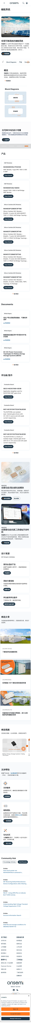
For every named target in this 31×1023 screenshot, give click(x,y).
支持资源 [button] (7, 796)
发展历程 (3, 950)
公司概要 (3, 947)
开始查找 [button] (7, 573)
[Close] (29, 996)
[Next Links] (28, 62)
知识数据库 (14, 773)
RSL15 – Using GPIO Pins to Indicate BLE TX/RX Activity (14, 894)
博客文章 (3, 969)
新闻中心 (4, 959)
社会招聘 (19, 966)
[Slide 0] (3, 146)
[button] (5, 53)
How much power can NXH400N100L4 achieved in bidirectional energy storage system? (15, 871)
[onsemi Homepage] (14, 3)
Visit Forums (23, 862)
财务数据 (19, 940)
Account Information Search (12, 915)
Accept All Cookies (15, 1014)
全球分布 (3, 940)
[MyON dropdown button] (27, 3)
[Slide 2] (19, 146)
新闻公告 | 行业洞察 (7, 963)
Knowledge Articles (9, 862)
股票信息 (19, 943)
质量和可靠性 (5, 956)
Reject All (15, 1009)
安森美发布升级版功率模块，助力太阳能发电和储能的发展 (15, 714)
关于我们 (4, 937)
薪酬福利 (19, 975)
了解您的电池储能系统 (9, 652)
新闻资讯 (19, 953)
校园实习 (19, 969)
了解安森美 (20, 972)
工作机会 (19, 959)
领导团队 (3, 943)
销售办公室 (18, 815)
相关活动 (19, 950)
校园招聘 (19, 963)
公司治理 (19, 947)
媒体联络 (3, 972)
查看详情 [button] (7, 589)
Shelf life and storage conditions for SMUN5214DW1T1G (14, 925)
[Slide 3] (27, 146)
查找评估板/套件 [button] (9, 604)
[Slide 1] (11, 146)
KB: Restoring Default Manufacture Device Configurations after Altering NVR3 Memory (14, 883)
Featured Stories (6, 966)
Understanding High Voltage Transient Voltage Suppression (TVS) (15, 905)
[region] (15, 1008)
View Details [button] (8, 175)
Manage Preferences (15, 1018)
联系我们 (3, 953)
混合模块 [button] (16, 498)
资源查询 (19, 956)
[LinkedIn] (14, 990)
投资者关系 (20, 937)
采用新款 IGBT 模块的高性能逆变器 (14, 683)
